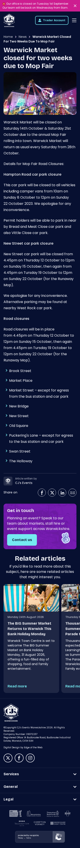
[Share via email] (72, 493)
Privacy (20, 838)
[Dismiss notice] (75, 5)
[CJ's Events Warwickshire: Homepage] (9, 20)
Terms (28, 838)
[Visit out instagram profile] (30, 758)
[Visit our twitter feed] (8, 758)
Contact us (22, 540)
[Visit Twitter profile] (52, 493)
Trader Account (54, 20)
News (23, 37)
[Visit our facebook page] (19, 758)
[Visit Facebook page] (42, 493)
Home (8, 37)
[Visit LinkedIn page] (62, 493)
